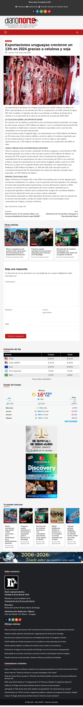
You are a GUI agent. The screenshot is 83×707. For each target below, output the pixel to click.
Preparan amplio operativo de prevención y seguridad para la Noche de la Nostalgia (41, 252)
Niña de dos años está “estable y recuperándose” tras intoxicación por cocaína (42, 689)
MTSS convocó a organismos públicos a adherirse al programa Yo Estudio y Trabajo (48, 692)
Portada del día (33, 7)
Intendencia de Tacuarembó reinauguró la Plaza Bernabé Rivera (62, 214)
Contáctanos (21, 7)
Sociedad (8, 41)
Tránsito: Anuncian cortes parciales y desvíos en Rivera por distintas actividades (33, 657)
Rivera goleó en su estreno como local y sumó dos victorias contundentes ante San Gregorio (37, 653)
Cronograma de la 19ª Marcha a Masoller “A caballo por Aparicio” (48, 682)
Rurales (54, 521)
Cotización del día (62, 7)
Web (7, 324)
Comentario (10, 282)
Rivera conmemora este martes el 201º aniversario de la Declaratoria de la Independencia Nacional (16, 252)
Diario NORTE (39, 702)
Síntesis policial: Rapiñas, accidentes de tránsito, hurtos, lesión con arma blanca (72, 532)
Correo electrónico (47, 312)
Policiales (70, 521)
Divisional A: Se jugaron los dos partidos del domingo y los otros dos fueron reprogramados (37, 649)
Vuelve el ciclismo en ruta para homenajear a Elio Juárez (36, 672)
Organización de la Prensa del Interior (20, 601)
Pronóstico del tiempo (47, 7)
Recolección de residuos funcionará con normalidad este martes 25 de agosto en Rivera (67, 252)
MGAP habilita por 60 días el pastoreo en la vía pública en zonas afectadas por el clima (57, 532)
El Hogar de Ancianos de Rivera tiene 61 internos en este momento (36, 685)
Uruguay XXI (22, 206)
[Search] (77, 32)
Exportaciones (13, 206)
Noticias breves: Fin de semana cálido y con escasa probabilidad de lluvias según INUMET (22, 214)
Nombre (9, 310)
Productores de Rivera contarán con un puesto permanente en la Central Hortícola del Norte (44, 669)
